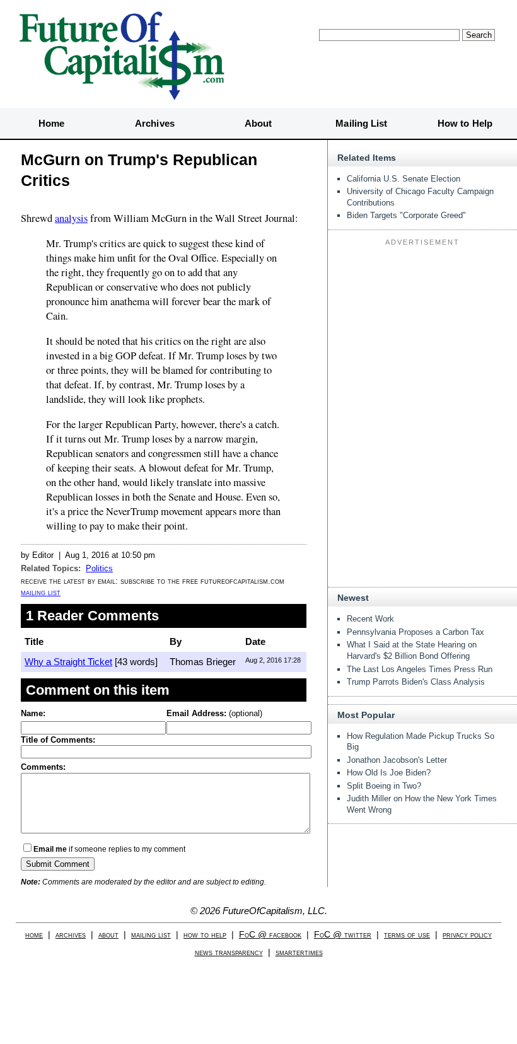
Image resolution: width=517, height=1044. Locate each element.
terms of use (407, 934)
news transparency (229, 952)
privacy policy (467, 934)
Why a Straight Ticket (68, 661)
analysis (71, 218)
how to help (204, 934)
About (258, 123)
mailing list (41, 592)
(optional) (214, 713)
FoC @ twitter (342, 934)
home (34, 934)
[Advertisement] (422, 329)
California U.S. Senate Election (403, 178)
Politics (99, 568)
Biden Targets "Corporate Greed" (406, 215)
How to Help (465, 123)
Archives (155, 123)
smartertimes (299, 952)
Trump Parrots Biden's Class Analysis (416, 682)
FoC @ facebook (270, 934)
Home (51, 123)
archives (70, 934)
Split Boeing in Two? (384, 786)
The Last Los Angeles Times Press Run (419, 669)
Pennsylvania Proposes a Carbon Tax (415, 632)
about (108, 934)
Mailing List (361, 123)
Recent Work (370, 619)
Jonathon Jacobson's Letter (397, 760)
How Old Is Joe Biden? (389, 772)
